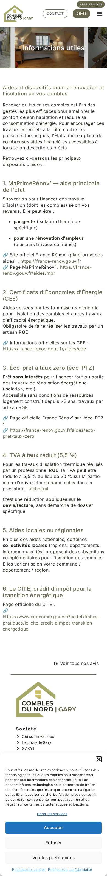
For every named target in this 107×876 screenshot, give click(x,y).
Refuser (53, 842)
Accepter (53, 827)
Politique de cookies (28, 870)
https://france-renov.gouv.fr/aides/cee (44, 348)
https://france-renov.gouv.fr (51, 261)
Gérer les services (52, 814)
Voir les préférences (53, 857)
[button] (99, 759)
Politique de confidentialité (70, 870)
